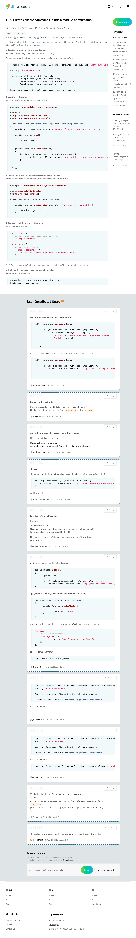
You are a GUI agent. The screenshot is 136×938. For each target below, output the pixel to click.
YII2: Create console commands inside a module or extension (49, 20)
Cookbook (96, 904)
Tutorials (67, 28)
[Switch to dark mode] (120, 6)
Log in (87, 869)
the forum (64, 860)
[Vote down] (15, 28)
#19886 (36, 462)
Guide (8, 895)
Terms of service (13, 920)
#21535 (36, 827)
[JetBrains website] (54, 924)
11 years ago (118, 91)
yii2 (23, 33)
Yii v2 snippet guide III (121, 166)
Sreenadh (37, 666)
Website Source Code (75, 929)
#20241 (36, 730)
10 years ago (118, 59)
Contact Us (10, 928)
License (9, 924)
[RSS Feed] (16, 914)
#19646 (36, 311)
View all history (120, 36)
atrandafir (39, 839)
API (7, 899)
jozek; (36, 416)
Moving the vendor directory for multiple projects (121, 137)
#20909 (36, 788)
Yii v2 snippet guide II (121, 147)
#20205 (36, 557)
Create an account (106, 869)
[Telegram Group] (11, 914)
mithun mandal (40, 385)
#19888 (36, 510)
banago (36, 719)
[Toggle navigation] (128, 6)
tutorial (16, 33)
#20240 (36, 677)
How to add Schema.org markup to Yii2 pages (121, 157)
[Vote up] (9, 28)
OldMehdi (120, 77)
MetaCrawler (21, 37)
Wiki (7, 904)
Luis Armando (44, 37)
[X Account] (7, 914)
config (9, 33)
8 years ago (118, 42)
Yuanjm (36, 817)
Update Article (122, 22)
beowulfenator (40, 499)
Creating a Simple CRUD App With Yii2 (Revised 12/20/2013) (121, 124)
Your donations (58, 920)
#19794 (36, 395)
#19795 (36, 427)
